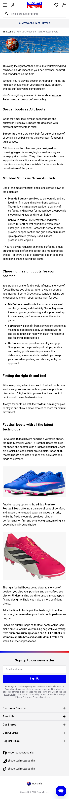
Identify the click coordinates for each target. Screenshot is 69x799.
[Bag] (64, 5)
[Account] (13, 5)
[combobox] (34, 14)
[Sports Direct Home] (34, 5)
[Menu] (5, 5)
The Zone (8, 31)
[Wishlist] (56, 5)
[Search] (7, 14)
